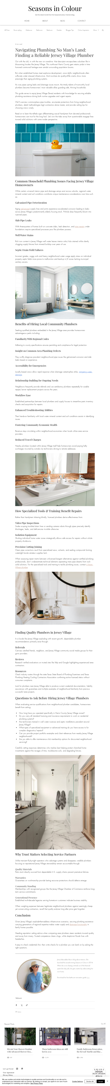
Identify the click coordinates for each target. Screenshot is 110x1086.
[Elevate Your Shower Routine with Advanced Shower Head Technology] (20, 1036)
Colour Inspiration (83, 30)
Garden (59, 30)
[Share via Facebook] (16, 1005)
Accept (100, 1081)
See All (103, 1024)
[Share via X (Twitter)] (22, 1005)
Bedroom (49, 30)
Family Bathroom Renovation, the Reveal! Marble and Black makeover (90, 1050)
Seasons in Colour (55, 8)
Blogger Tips (70, 30)
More (95, 30)
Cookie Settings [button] (77, 1081)
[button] (62, 21)
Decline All (89, 1081)
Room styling (17, 30)
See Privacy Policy (36, 1083)
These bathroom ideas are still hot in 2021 (55, 1050)
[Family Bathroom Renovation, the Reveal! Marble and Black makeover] (89, 1036)
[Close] (107, 1081)
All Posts (7, 30)
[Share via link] (27, 1005)
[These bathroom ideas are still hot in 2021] (55, 1036)
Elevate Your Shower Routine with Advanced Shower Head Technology (19, 1050)
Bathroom (39, 30)
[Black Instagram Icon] (17, 1069)
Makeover (29, 30)
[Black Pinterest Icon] (22, 1069)
